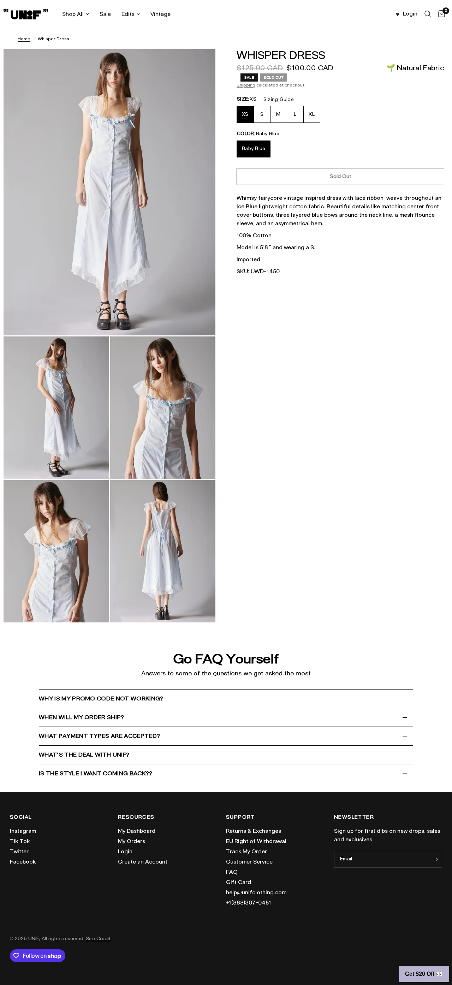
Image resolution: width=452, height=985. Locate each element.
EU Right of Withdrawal (256, 841)
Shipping (246, 85)
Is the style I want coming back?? (96, 773)
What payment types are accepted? (99, 736)
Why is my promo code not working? (101, 698)
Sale (105, 14)
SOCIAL (20, 817)
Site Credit (98, 938)
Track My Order (246, 851)
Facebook (23, 862)
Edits (128, 14)
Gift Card (238, 882)
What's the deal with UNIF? (84, 754)
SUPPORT (240, 817)
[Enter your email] (435, 859)
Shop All (73, 14)
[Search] (428, 14)
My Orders (131, 841)
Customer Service (249, 862)
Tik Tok (20, 841)
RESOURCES (136, 817)
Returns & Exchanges (253, 831)
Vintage (160, 14)
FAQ (232, 872)
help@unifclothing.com (256, 892)
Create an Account (142, 862)
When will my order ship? (81, 717)
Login (125, 851)
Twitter (19, 851)
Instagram (23, 831)
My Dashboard (136, 831)
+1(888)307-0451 (248, 903)
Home (24, 38)
